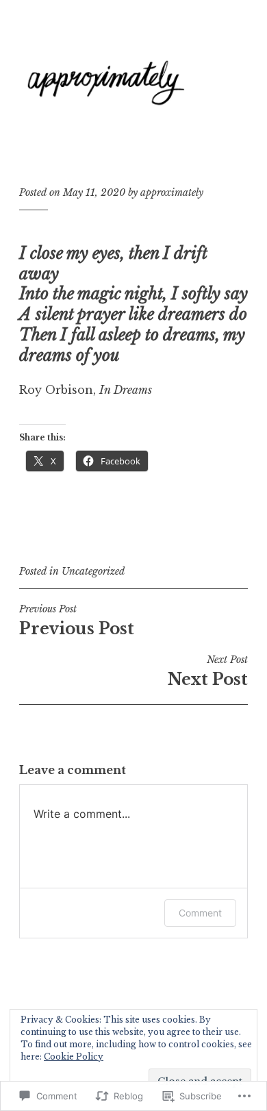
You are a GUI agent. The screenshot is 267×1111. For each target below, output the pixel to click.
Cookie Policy (73, 1056)
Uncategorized (93, 571)
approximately (171, 192)
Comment (200, 913)
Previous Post (76, 620)
